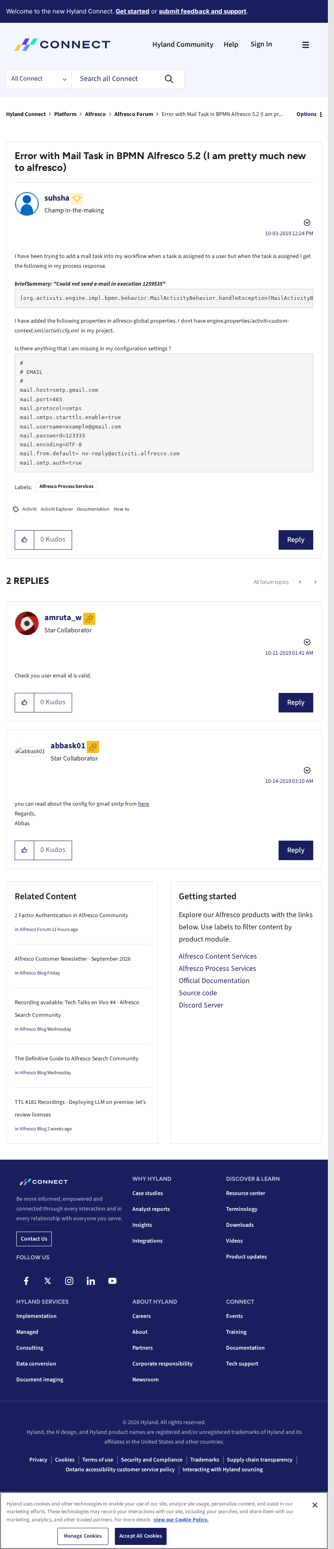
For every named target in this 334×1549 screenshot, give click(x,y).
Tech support (242, 1364)
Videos (234, 1241)
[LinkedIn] (91, 1281)
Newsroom (145, 1380)
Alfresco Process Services (66, 486)
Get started (132, 11)
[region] (164, 1520)
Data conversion (36, 1364)
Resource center (245, 1193)
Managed (27, 1332)
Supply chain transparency (259, 1460)
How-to (122, 509)
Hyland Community (182, 44)
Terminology (241, 1209)
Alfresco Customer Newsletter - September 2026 (73, 959)
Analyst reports (151, 1209)
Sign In (261, 44)
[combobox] (128, 79)
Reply (296, 540)
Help (231, 44)
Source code (198, 993)
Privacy (38, 1460)
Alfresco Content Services (218, 956)
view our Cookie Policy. (181, 1519)
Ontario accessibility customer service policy (120, 1470)
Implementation (36, 1316)
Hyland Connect (26, 114)
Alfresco (95, 114)
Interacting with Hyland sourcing (222, 1470)
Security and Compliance (151, 1460)
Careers (141, 1316)
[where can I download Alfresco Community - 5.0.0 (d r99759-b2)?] (301, 582)
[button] (24, 540)
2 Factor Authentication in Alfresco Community (71, 915)
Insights (142, 1225)
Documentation (93, 509)
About (139, 1332)
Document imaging (39, 1380)
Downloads (240, 1225)
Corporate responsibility (162, 1364)
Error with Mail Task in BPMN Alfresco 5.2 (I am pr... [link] (222, 114)
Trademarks (204, 1460)
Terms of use (97, 1460)
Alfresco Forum (133, 114)
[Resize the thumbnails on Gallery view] (315, 582)
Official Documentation (214, 981)
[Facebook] (26, 1281)
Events (234, 1316)
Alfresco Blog (33, 973)
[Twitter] (47, 1281)
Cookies (65, 1460)
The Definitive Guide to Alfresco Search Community (76, 1059)
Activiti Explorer (57, 509)
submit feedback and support (202, 11)
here (143, 804)
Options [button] (306, 114)
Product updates (246, 1257)
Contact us (34, 1239)
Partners (142, 1348)
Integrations (147, 1241)
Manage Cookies (83, 1536)
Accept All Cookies (140, 1536)
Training (236, 1332)
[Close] (315, 1505)
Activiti (29, 509)
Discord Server (201, 1005)
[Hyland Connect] (62, 44)
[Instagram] (69, 1281)
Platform (65, 114)
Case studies (147, 1193)
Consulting (29, 1348)
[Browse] (305, 45)
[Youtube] (112, 1281)
